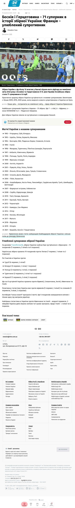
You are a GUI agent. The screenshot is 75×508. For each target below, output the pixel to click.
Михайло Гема (12, 30)
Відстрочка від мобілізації (59, 394)
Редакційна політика (8, 359)
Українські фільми (34, 410)
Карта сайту (53, 365)
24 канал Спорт (6, 9)
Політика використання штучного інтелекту (36, 357)
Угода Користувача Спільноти (35, 363)
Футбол (25, 3)
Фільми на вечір (33, 412)
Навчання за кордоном (58, 419)
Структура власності (56, 359)
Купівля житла (10, 431)
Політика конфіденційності (34, 353)
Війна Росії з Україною (37, 382)
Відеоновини (10, 391)
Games (37, 3)
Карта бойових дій (34, 386)
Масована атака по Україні (37, 394)
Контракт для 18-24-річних (59, 391)
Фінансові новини (11, 412)
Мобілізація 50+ (56, 386)
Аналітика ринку (11, 428)
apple (20, 488)
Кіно (30, 405)
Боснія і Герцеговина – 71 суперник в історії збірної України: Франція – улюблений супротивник (45, 9)
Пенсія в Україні (10, 420)
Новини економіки (12, 405)
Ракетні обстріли (34, 384)
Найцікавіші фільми (35, 407)
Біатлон (31, 436)
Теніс (53, 3)
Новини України (10, 386)
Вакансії (52, 356)
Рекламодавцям (7, 368)
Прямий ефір (10, 389)
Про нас (5, 353)
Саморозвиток (55, 417)
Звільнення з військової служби (61, 384)
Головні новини (10, 384)
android (10, 488)
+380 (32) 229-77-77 (15, 478)
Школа (53, 412)
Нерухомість (10, 426)
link (39, 344)
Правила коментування (33, 366)
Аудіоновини (9, 394)
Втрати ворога (33, 399)
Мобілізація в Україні (59, 382)
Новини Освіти (56, 405)
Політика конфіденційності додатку (37, 360)
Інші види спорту (34, 438)
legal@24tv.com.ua (26, 480)
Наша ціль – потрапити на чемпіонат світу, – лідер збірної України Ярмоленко (40, 104)
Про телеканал (7, 362)
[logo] (14, 3)
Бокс (31, 3)
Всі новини (9, 382)
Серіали (31, 417)
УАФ (10, 34)
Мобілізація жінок (56, 389)
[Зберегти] (66, 39)
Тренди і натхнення (11, 433)
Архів (51, 362)
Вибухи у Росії (33, 396)
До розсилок (63, 449)
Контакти (52, 353)
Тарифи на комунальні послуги (15, 415)
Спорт (31, 426)
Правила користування (9, 371)
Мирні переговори (34, 389)
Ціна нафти (9, 407)
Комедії (31, 415)
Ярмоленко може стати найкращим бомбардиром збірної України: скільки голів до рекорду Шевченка (36, 235)
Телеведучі (6, 365)
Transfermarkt (17, 245)
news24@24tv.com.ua (10, 337)
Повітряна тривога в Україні (37, 391)
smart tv (30, 488)
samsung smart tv (41, 488)
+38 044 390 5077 (44, 337)
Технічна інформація (32, 369)
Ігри (51, 368)
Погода (8, 396)
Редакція (5, 356)
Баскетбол (45, 3)
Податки (8, 417)
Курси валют (9, 410)
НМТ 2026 (54, 414)
